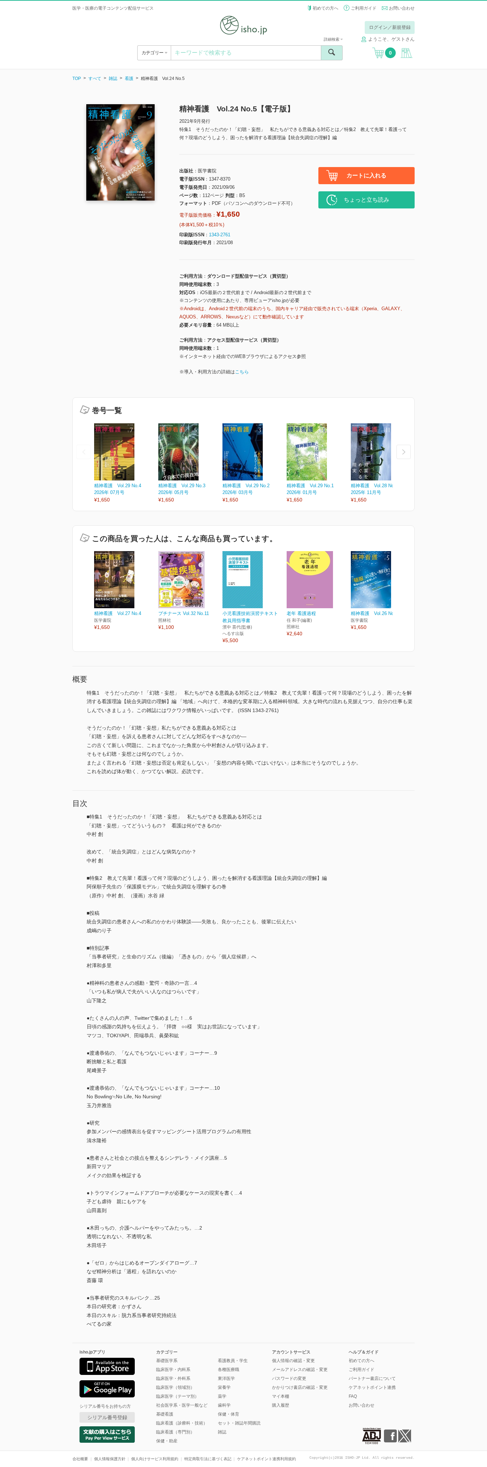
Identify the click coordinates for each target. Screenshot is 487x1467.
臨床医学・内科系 (173, 1369)
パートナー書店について (372, 1378)
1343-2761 (219, 234)
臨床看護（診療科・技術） (181, 1423)
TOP (76, 78)
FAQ (353, 1396)
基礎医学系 (167, 1360)
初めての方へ (325, 8)
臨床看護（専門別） (175, 1432)
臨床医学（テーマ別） (177, 1396)
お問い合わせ (402, 8)
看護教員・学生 (233, 1360)
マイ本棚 (280, 1396)
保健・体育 (228, 1414)
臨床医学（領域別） (175, 1387)
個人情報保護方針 (109, 1459)
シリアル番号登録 (107, 1417)
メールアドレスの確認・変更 (300, 1369)
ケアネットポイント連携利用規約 (266, 1459)
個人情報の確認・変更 (293, 1360)
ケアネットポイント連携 (372, 1387)
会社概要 (80, 1459)
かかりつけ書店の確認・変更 (300, 1387)
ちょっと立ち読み (366, 200)
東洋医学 (226, 1378)
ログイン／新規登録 (390, 27)
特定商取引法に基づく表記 (207, 1459)
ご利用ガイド (363, 8)
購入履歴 (280, 1405)
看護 (129, 78)
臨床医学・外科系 (173, 1378)
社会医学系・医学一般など (181, 1405)
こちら (242, 371)
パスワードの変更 (289, 1378)
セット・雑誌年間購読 (239, 1423)
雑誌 (113, 78)
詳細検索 (332, 39)
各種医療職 (228, 1369)
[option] (126, 463)
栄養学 (224, 1387)
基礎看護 (164, 1414)
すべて (94, 78)
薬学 (222, 1396)
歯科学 (224, 1405)
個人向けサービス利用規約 (154, 1459)
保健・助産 (167, 1440)
